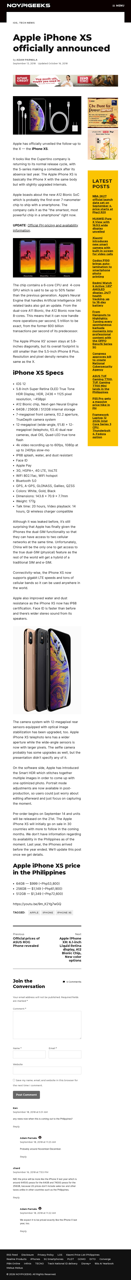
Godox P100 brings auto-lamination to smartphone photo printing (102, 268)
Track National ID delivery (62, 1263)
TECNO (39, 1263)
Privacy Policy (46, 1254)
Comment (19, 1008)
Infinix (27, 1263)
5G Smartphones (53, 1259)
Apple (34, 912)
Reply (16, 1126)
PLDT (70, 1259)
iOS (15, 22)
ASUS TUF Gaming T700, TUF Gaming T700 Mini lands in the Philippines (102, 384)
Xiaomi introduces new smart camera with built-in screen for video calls (102, 246)
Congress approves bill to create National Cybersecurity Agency (102, 361)
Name (17, 1048)
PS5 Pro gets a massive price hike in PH (101, 403)
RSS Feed (12, 1254)
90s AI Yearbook (104, 1263)
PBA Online (13, 1263)
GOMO (82, 1259)
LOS (60, 1254)
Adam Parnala (26, 59)
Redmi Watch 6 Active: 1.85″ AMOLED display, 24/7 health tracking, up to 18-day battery (102, 294)
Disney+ (86, 1263)
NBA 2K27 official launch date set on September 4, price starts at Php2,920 (102, 204)
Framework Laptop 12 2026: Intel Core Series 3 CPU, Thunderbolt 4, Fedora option (101, 426)
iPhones (35, 1259)
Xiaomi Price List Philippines (83, 1254)
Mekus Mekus (15, 1267)
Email (53, 1048)
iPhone (48, 912)
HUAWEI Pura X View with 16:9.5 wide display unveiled (102, 225)
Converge (105, 1259)
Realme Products (17, 1259)
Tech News (27, 22)
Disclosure (27, 1254)
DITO (92, 1259)
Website (18, 1064)
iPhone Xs (64, 912)
